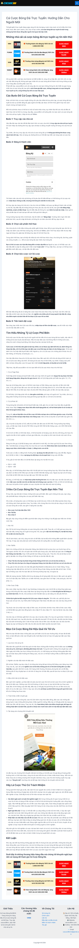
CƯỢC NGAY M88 (64, 45)
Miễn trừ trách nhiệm (48, 922)
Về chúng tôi (46, 913)
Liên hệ (44, 918)
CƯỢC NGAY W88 (64, 62)
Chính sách (45, 915)
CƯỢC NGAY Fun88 (64, 53)
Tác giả (44, 925)
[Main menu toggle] (77, 3)
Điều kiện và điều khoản (49, 920)
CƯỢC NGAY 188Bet (64, 71)
